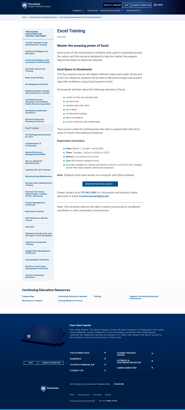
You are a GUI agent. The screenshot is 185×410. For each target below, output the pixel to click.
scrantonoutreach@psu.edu (94, 196)
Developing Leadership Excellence (36, 111)
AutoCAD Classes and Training (35, 70)
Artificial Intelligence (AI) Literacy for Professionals (37, 61)
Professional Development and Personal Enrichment (80, 17)
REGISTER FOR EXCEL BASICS (98, 184)
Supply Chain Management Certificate (37, 252)
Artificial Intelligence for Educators (37, 52)
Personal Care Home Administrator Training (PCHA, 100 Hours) (36, 194)
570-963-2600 (88, 192)
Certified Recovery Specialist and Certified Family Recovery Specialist (38, 102)
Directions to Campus (32, 301)
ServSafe (29, 227)
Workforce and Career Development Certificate (36, 267)
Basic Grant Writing (34, 78)
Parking (97, 296)
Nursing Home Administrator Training (38, 184)
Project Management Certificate (35, 204)
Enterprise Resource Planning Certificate (34, 120)
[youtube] (46, 352)
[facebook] (35, 352)
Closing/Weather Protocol (70, 301)
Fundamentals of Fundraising (33, 144)
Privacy (72, 395)
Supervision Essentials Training (35, 243)
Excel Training (32, 128)
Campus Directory (127, 368)
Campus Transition (141, 5)
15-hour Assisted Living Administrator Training (36, 43)
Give (126, 5)
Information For (132, 10)
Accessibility (97, 395)
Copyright (108, 395)
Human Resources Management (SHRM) (35, 153)
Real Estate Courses (34, 211)
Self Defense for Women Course (36, 219)
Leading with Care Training (37, 170)
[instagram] (52, 352)
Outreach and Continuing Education (43, 17)
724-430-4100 (119, 384)
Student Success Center (110, 10)
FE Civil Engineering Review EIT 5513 (38, 136)
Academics (77, 10)
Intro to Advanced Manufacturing (33, 162)
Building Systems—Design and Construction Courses (37, 92)
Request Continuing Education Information (144, 297)
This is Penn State (79, 353)
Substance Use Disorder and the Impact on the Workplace (38, 234)
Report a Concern (112, 5)
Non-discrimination (84, 395)
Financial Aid (93, 10)
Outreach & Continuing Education (129, 361)
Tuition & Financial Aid (82, 365)
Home (24, 17)
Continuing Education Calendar (72, 296)
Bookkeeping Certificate (36, 84)
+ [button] (105, 353)
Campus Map (28, 296)
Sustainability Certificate (37, 260)
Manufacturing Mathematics (38, 176)
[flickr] (40, 352)
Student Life (76, 371)
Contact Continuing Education (34, 276)
